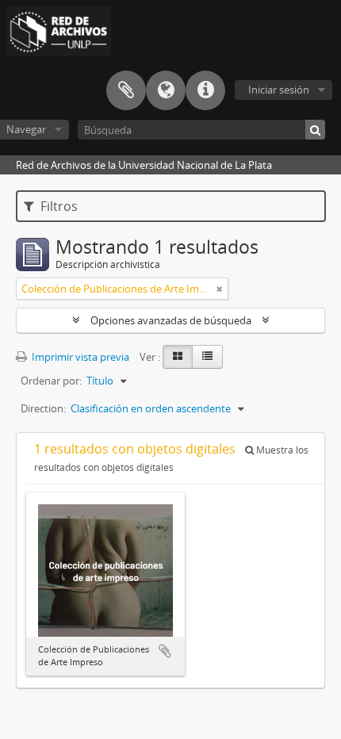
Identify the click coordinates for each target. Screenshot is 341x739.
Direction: (43, 408)
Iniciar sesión (278, 89)
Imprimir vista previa (79, 357)
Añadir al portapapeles (165, 651)
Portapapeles (126, 90)
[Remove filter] (219, 289)
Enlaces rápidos (205, 90)
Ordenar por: (51, 380)
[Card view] (178, 357)
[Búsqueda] (315, 130)
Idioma (166, 90)
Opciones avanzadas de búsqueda (171, 320)
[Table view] (207, 357)
